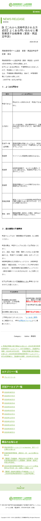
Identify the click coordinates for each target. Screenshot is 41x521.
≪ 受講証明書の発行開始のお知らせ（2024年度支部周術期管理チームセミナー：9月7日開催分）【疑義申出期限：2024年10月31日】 (20, 348)
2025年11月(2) (9, 421)
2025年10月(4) (9, 425)
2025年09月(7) (9, 429)
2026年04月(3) (9, 407)
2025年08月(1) (9, 432)
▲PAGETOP (20, 487)
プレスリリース (9, 377)
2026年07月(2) (9, 396)
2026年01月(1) (9, 414)
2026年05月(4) (9, 403)
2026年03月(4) (9, 410)
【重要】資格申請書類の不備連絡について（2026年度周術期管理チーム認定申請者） (19, 472)
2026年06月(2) (9, 399)
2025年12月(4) (9, 418)
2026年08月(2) (9, 392)
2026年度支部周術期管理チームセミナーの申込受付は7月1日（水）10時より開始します (21, 467)
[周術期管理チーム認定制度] (20, 4)
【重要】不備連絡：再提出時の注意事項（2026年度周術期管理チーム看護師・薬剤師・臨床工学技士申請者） (21, 460)
